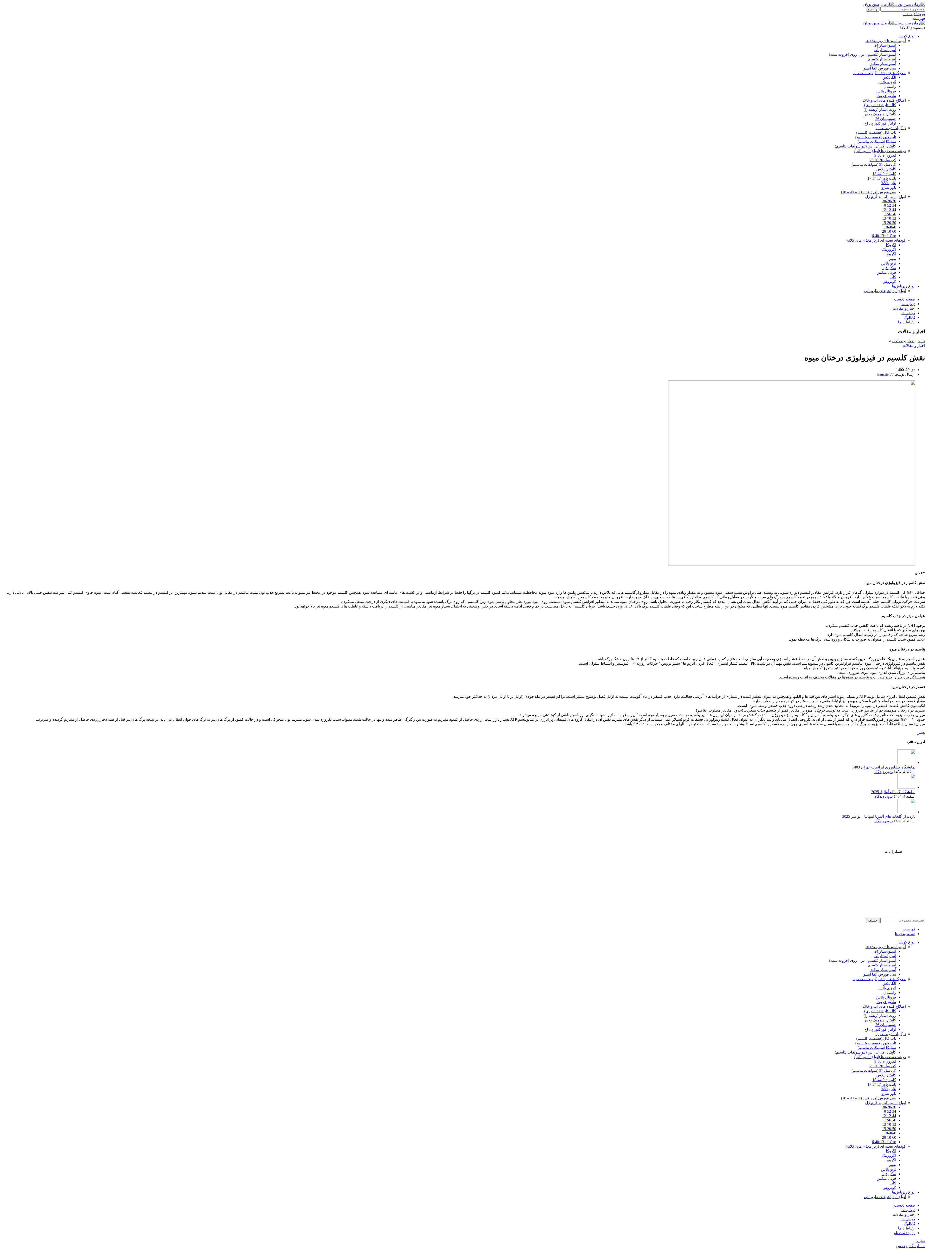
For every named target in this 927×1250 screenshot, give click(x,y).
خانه (921, 341)
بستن (921, 732)
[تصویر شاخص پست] (906, 763)
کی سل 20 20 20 (883, 160)
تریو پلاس (888, 263)
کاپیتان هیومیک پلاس (880, 114)
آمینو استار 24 (885, 45)
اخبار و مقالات (903, 341)
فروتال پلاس (886, 91)
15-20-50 (889, 223)
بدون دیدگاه (883, 772)
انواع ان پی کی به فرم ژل (885, 197)
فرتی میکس (886, 272)
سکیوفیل (889, 268)
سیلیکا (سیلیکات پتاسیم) (876, 142)
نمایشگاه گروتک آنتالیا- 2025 (893, 792)
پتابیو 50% (888, 183)
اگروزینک (889, 249)
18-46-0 (890, 227)
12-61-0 (890, 214)
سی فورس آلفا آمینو (880, 68)
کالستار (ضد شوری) (880, 105)
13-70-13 (889, 218)
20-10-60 (889, 231)
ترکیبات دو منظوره (891, 128)
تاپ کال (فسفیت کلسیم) (876, 132)
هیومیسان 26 (885, 119)
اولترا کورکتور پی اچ (880, 123)
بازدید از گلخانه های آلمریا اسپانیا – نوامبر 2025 (878, 816)
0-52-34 (890, 205)
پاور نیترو (889, 187)
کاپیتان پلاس (886, 169)
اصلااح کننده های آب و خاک (884, 100)
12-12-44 (889, 210)
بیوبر (892, 259)
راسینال (890, 86)
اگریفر (891, 254)
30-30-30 (889, 201)
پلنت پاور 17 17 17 (881, 178)
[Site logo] (909, 4)
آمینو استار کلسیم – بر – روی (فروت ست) (862, 54)
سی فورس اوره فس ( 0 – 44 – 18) (868, 192)
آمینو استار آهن (884, 50)
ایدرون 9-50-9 (885, 155)
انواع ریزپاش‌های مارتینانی (885, 291)
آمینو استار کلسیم (882, 59)
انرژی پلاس (887, 82)
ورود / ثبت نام (904, 1233)
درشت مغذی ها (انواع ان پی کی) (880, 151)
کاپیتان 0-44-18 (884, 174)
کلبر (893, 277)
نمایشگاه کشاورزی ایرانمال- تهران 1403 (883, 767)
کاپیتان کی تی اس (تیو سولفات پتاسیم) (865, 146)
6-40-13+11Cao (884, 236)
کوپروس (889, 281)
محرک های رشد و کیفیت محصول (879, 73)
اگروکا (891, 245)
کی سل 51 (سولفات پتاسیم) (873, 164)
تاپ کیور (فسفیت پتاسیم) (875, 137)
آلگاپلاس (889, 77)
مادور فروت (886, 96)
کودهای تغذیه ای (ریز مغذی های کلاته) (876, 240)
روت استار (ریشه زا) (880, 109)
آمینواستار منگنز (883, 64)
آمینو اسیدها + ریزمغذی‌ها (885, 41)
